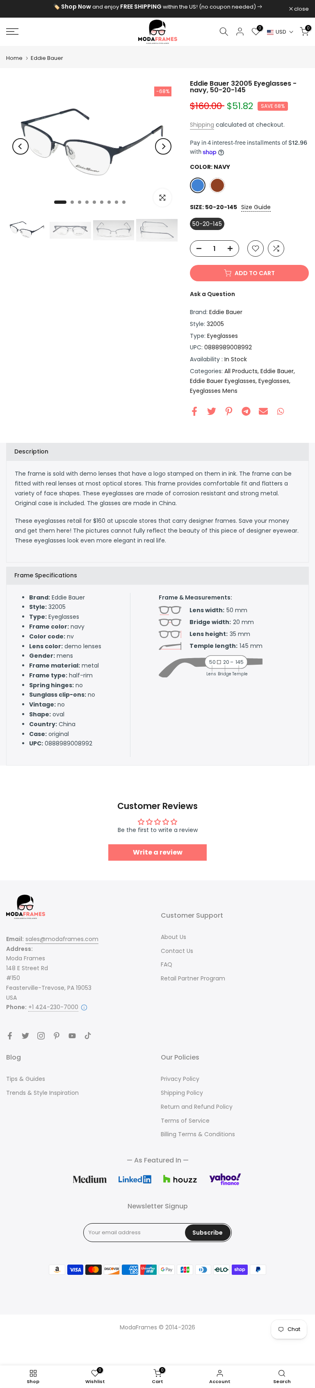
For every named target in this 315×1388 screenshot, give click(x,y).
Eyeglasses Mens (213, 391)
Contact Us (177, 951)
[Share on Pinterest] (228, 411)
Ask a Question (212, 294)
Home (14, 58)
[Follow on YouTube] (72, 1036)
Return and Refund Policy (197, 1107)
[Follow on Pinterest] (56, 1036)
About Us (173, 937)
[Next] (163, 146)
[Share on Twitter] (211, 411)
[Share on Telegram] (246, 411)
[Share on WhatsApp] (280, 411)
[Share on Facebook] (194, 411)
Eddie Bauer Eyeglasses (223, 381)
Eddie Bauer (47, 58)
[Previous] (20, 146)
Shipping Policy (182, 1093)
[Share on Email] (263, 411)
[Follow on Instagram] (41, 1036)
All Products (241, 371)
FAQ (166, 964)
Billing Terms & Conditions (198, 1134)
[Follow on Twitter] (25, 1036)
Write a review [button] (158, 852)
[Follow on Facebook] (10, 1036)
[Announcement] (157, 7)
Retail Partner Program (193, 978)
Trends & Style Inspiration (42, 1093)
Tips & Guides (25, 1079)
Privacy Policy (180, 1079)
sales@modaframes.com (61, 939)
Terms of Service (185, 1121)
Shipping (202, 125)
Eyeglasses (222, 336)
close (18, 8)
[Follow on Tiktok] (87, 1036)
